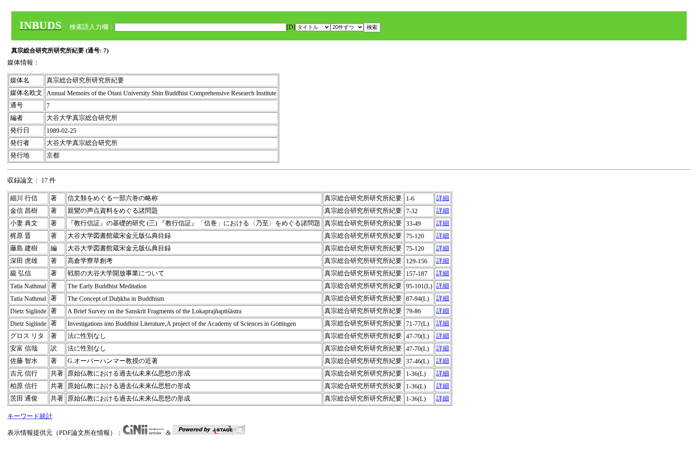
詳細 (442, 198)
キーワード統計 (30, 416)
